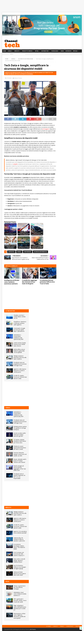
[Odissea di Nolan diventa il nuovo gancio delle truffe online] (9, 573)
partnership (27, 251)
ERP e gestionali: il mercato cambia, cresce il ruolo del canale (20, 600)
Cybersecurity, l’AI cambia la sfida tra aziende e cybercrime (19, 539)
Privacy (62, 626)
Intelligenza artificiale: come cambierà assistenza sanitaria (11, 282)
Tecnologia (54, 51)
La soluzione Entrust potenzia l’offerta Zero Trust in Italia (47, 282)
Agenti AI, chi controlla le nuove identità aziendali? (20, 532)
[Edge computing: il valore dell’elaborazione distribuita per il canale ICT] (9, 607)
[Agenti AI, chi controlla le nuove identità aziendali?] (9, 533)
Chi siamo (48, 626)
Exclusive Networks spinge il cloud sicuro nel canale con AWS (20, 454)
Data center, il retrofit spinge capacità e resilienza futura (19, 560)
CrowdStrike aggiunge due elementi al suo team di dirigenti (29, 282)
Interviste (68, 51)
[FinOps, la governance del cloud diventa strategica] (9, 587)
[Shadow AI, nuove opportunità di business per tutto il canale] (9, 448)
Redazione (78, 626)
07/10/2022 (9, 78)
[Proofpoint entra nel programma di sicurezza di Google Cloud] (9, 364)
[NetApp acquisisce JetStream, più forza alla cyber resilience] (9, 357)
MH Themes (33, 629)
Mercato (16, 51)
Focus (7, 581)
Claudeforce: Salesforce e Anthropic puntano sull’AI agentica (20, 323)
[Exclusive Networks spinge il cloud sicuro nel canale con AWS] (9, 454)
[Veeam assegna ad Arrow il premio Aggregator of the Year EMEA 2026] (9, 467)
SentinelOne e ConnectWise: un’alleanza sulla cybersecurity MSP (18, 337)
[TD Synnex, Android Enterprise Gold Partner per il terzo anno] (9, 441)
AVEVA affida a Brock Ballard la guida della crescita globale (19, 351)
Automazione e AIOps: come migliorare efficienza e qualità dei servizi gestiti (20, 616)
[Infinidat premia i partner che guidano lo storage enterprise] (9, 428)
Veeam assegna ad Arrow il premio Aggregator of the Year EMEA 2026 (20, 468)
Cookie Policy (69, 626)
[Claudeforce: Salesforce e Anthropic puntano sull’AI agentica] (9, 323)
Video (62, 51)
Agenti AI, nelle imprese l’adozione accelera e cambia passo (20, 370)
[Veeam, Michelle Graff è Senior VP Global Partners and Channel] (9, 461)
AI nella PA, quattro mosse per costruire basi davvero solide (20, 377)
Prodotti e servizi (27, 51)
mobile (19, 251)
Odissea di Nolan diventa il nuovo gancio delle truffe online (20, 573)
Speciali (75, 51)
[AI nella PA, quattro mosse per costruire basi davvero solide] (9, 377)
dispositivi (11, 251)
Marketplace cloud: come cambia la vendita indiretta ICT (20, 594)
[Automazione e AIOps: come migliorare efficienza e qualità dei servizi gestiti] (9, 615)
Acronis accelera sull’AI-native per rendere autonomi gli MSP (20, 434)
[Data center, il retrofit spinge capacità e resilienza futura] (9, 560)
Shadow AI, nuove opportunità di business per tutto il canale (20, 447)
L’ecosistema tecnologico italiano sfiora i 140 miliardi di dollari (19, 547)
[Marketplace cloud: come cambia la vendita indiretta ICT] (9, 594)
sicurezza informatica (40, 251)
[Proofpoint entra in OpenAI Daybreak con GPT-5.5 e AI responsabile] (9, 475)
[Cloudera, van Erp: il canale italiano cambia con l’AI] (9, 316)
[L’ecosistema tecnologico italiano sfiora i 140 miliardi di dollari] (9, 546)
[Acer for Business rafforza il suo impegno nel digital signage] (9, 567)
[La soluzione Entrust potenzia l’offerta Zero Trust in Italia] (48, 273)
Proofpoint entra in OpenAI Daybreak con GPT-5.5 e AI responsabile (19, 476)
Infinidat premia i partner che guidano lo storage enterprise (20, 428)
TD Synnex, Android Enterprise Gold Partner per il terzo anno (20, 441)
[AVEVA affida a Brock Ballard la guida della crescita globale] (9, 351)
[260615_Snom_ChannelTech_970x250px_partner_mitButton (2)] (42, 34)
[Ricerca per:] (17, 54)
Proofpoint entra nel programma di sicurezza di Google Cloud (20, 364)
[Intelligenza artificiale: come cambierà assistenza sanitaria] (12, 273)
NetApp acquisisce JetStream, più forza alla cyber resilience (20, 357)
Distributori (44, 51)
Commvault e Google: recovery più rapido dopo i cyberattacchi (19, 329)
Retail (37, 51)
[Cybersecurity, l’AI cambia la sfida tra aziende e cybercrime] (9, 539)
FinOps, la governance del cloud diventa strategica (19, 587)
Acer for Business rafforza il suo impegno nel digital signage (20, 567)
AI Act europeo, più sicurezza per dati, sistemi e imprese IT (19, 554)
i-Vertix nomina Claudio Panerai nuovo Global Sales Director (20, 344)
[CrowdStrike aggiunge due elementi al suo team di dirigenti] (30, 273)
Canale (10, 51)
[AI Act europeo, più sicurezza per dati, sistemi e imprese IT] (9, 554)
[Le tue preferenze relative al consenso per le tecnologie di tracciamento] (81, 628)
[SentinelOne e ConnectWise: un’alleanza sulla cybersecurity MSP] (9, 336)
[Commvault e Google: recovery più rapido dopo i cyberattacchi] (9, 330)
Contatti (55, 626)
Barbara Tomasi (18, 78)
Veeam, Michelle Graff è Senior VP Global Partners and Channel (20, 461)
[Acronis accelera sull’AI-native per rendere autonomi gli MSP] (9, 434)
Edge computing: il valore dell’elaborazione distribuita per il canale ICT (20, 608)
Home (4, 51)
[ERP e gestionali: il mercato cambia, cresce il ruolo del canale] (9, 600)
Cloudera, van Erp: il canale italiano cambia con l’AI (19, 316)
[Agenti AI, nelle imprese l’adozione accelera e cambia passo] (9, 370)
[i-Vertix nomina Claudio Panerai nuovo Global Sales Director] (9, 344)
